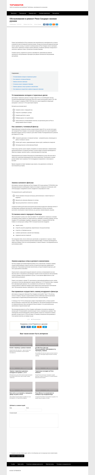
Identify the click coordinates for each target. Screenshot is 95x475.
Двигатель (14, 13)
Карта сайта (21, 464)
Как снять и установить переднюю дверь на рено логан (21, 393)
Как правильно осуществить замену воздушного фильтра (28, 89)
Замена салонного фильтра (20, 81)
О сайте (13, 464)
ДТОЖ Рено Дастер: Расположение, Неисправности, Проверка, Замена (45, 349)
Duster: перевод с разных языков (20, 347)
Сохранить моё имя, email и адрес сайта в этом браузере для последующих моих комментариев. (34, 453)
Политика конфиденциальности (34, 464)
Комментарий (13, 413)
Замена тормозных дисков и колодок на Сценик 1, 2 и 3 (19, 371)
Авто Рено (30, 24)
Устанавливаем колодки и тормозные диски (24, 76)
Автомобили (56, 13)
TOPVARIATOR (16, 5)
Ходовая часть (32, 13)
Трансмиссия (22, 13)
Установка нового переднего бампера (23, 84)
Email (27, 408)
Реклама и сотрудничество (64, 464)
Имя (11, 408)
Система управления (44, 13)
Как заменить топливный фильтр (21, 79)
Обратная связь (50, 464)
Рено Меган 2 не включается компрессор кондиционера (44, 393)
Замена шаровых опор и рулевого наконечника (25, 86)
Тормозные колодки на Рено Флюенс (44, 371)
